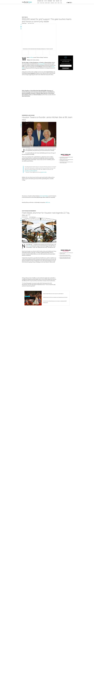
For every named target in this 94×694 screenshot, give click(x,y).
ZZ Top (29, 246)
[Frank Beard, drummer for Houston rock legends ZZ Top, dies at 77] (39, 230)
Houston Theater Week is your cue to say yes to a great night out (53, 293)
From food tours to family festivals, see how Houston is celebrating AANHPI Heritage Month (55, 302)
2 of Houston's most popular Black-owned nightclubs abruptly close (66, 157)
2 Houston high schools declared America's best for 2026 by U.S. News (65, 255)
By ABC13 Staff (24, 121)
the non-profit (41, 63)
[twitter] (68, 2)
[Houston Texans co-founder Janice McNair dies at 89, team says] (39, 135)
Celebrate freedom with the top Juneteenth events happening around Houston (55, 297)
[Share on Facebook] (21, 25)
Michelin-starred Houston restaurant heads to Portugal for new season (66, 160)
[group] (25, 52)
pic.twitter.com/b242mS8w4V (31, 170)
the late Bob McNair (44, 195)
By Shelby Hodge (24, 23)
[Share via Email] (21, 29)
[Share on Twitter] (21, 27)
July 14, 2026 (43, 172)
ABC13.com (48, 202)
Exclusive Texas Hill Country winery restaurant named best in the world (65, 258)
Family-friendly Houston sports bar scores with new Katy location (66, 162)
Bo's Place (31, 57)
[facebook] (67, 2)
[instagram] (70, 2)
